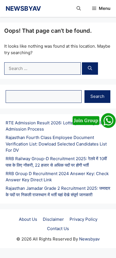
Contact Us (58, 228)
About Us (28, 219)
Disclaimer (53, 219)
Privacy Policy (83, 219)
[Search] (90, 68)
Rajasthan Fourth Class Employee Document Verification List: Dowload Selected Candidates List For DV (56, 144)
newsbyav (23, 8)
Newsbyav (89, 239)
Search (97, 96)
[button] (78, 8)
